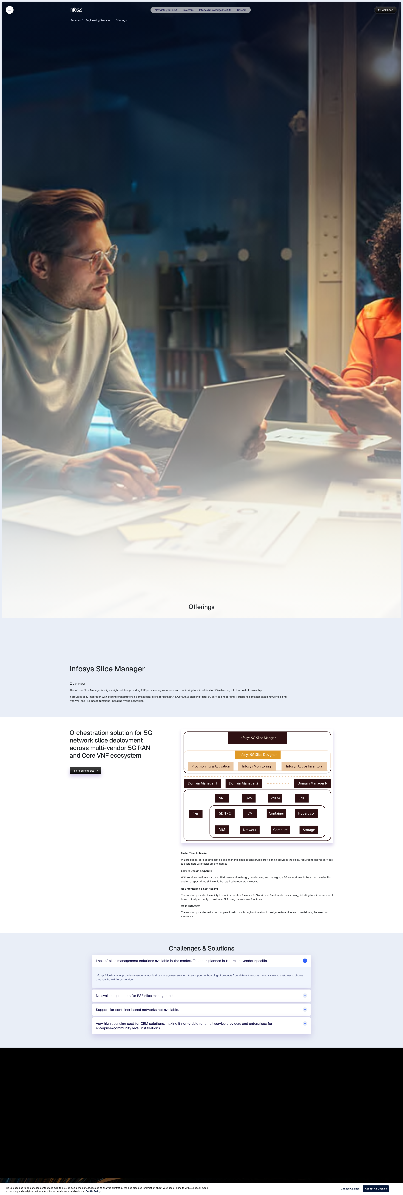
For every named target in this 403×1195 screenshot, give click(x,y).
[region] (201, 1189)
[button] (192, 1163)
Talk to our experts (83, 770)
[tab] (201, 961)
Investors (188, 9)
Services (76, 20)
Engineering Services (98, 20)
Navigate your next (166, 9)
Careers (241, 9)
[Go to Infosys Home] (76, 10)
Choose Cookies (350, 1188)
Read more (18, 1143)
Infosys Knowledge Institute (215, 9)
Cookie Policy (93, 1191)
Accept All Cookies (376, 1188)
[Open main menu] (10, 10)
